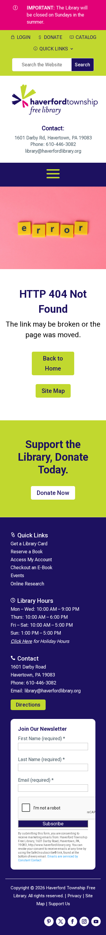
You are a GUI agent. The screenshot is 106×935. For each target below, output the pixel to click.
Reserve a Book (27, 551)
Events (17, 575)
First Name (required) (41, 738)
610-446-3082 (61, 144)
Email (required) (36, 780)
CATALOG (85, 37)
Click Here (21, 641)
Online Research (27, 584)
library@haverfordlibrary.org (53, 151)
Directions (28, 705)
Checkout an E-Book (31, 567)
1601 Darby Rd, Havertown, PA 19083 (53, 138)
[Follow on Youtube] (96, 921)
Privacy (74, 895)
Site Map (53, 390)
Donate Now (53, 492)
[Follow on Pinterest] (49, 921)
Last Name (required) (41, 759)
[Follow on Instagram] (84, 921)
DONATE (52, 37)
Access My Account (31, 559)
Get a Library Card (29, 543)
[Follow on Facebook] (72, 921)
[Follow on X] (60, 921)
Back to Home (53, 363)
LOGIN (23, 37)
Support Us (59, 903)
